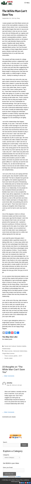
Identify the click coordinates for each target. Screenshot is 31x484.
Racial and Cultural (10, 346)
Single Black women (8, 353)
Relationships (6, 348)
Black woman (8, 351)
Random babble (21, 346)
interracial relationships (20, 351)
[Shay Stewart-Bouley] (7, 3)
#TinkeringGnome (15, 481)
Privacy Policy (19, 480)
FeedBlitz (18, 476)
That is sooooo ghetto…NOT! (13, 356)
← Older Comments (8, 376)
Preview (5, 476)
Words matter (8, 358)
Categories (6, 455)
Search (5, 442)
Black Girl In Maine (10, 480)
